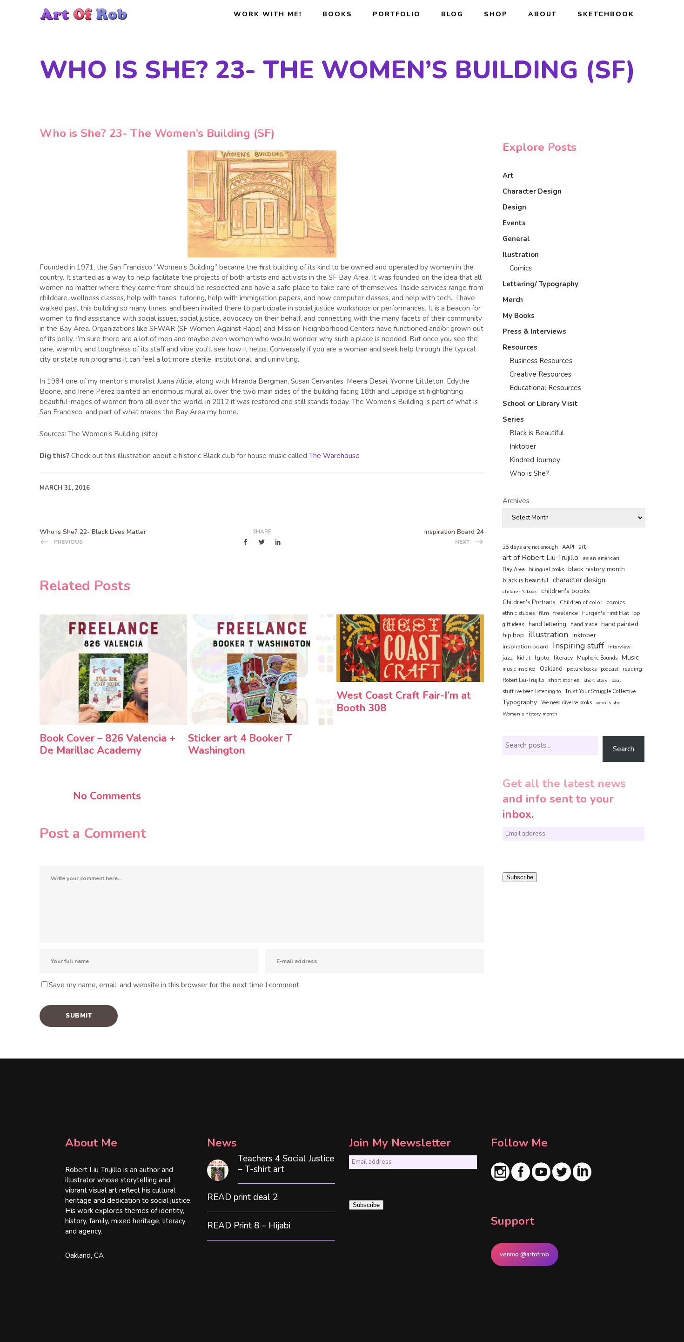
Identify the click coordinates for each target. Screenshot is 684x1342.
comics (615, 602)
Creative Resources (540, 374)
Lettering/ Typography (540, 284)
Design (514, 207)
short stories (563, 680)
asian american (601, 558)
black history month (596, 569)
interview (619, 646)
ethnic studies (519, 613)
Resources (520, 347)
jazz (508, 657)
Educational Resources (545, 387)
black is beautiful (526, 580)
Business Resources (541, 360)
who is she (608, 702)
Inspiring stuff (578, 646)
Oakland (551, 669)
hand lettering (547, 624)
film (544, 613)
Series (513, 419)
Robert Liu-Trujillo (523, 680)
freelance (565, 613)
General (516, 238)
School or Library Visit (540, 403)
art (582, 547)
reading (632, 669)
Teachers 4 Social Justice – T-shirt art (286, 1164)
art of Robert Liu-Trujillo (540, 557)
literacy (563, 657)
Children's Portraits (529, 602)
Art (508, 175)
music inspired (519, 669)
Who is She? (529, 473)
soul (616, 680)
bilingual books (546, 569)
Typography (520, 702)
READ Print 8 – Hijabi (248, 1226)
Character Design (532, 191)
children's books (565, 590)
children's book (520, 591)
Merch (513, 299)
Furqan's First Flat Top (611, 613)
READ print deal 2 (242, 1197)
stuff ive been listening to (532, 691)
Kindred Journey (535, 460)
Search (623, 749)
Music (630, 657)
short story (595, 680)
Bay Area (514, 569)
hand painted (619, 624)
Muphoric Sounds (597, 657)
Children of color (581, 602)
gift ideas (513, 624)
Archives (516, 501)
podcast (609, 669)
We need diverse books (566, 702)
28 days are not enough (530, 547)
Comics (521, 268)
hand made (583, 624)
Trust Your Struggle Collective (600, 691)
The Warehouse (334, 455)
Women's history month (530, 713)
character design (579, 580)
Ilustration (521, 254)
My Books (519, 315)
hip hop (513, 635)
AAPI (568, 547)
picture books (582, 669)
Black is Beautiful (537, 433)
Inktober (523, 446)
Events (514, 223)
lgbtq (542, 657)
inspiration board (526, 646)
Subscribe (519, 877)
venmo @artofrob (524, 1254)
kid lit (523, 657)
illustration (548, 635)
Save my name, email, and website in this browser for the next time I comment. (175, 985)
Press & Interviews (534, 331)
